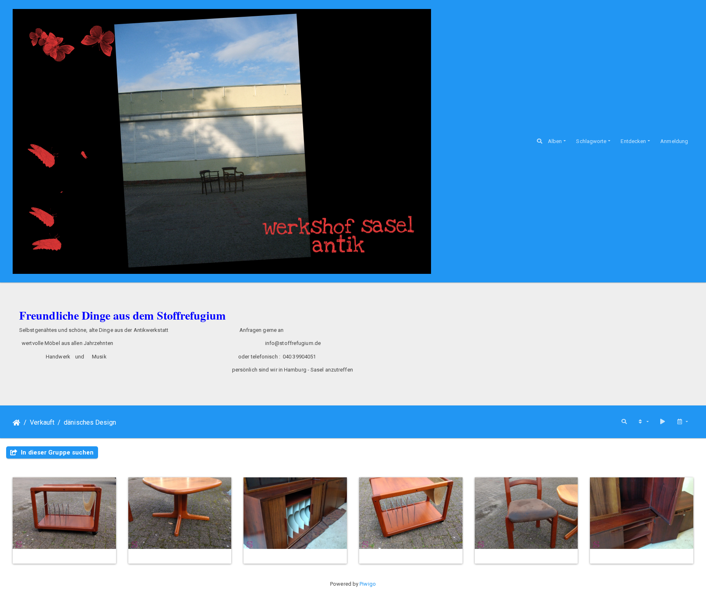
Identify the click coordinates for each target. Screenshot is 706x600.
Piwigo (368, 584)
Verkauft (42, 422)
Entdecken (633, 141)
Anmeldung (674, 141)
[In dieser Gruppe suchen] (624, 422)
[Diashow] (662, 422)
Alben (555, 141)
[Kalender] (682, 422)
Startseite (16, 423)
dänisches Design (90, 422)
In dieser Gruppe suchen (56, 452)
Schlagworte (591, 141)
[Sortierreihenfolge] (643, 422)
